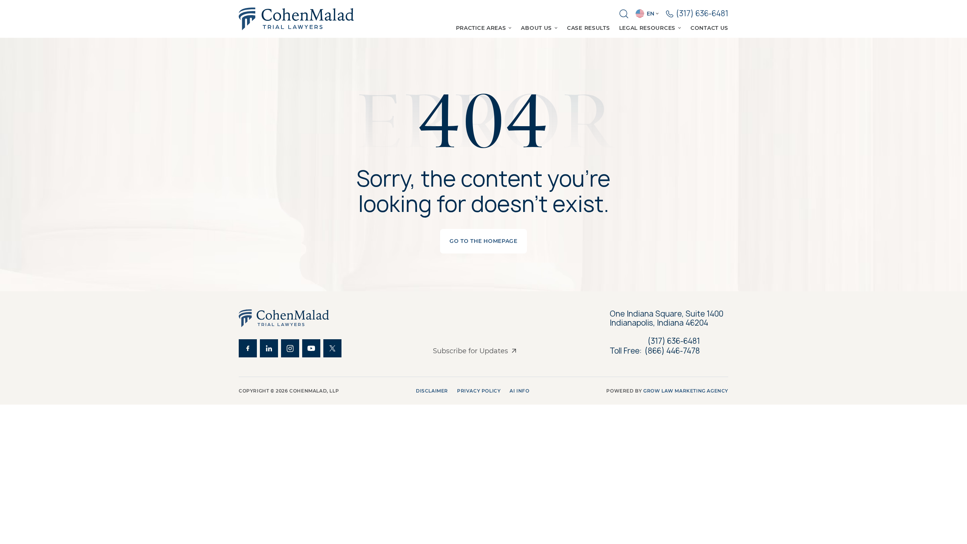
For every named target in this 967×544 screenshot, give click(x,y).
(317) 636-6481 (674, 341)
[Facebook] (248, 348)
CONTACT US (709, 28)
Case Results (588, 28)
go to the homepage (483, 241)
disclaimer (432, 391)
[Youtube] (311, 348)
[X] (332, 348)
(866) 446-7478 (672, 350)
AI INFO (519, 391)
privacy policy (478, 391)
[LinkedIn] (269, 348)
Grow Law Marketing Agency (685, 391)
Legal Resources (647, 28)
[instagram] (290, 348)
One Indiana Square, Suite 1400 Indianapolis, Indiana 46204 (667, 318)
